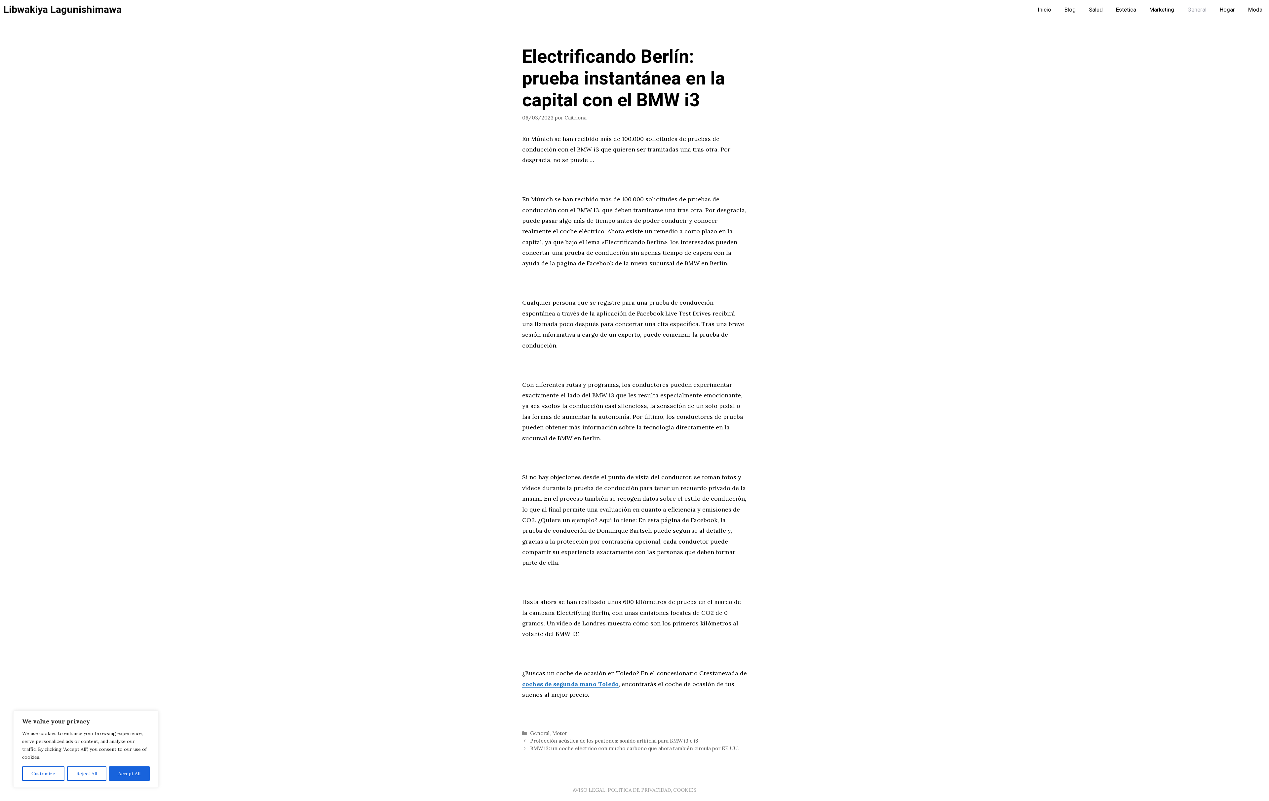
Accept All (129, 774)
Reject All (86, 774)
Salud (1096, 10)
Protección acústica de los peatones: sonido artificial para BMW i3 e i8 (614, 741)
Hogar (1227, 10)
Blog (1070, 10)
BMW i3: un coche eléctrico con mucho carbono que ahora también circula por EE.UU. (634, 748)
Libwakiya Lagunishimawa (62, 10)
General (1197, 10)
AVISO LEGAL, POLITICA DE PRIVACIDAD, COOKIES (634, 790)
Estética (1126, 10)
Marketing (1161, 10)
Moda (1255, 10)
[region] (86, 749)
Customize (43, 774)
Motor (559, 733)
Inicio (1044, 10)
